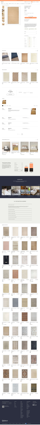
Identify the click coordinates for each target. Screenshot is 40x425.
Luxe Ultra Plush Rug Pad (14, 63)
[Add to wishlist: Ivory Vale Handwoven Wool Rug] (9, 312)
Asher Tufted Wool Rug (32, 265)
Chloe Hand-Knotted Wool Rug (23, 379)
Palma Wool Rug (3, 393)
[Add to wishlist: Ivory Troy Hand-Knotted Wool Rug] (9, 298)
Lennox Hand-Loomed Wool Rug (13, 280)
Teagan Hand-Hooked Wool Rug (13, 393)
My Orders (27, 404)
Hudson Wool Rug (4, 251)
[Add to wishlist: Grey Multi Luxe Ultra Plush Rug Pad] (18, 53)
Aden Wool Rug (31, 393)
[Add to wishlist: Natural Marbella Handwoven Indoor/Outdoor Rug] (27, 241)
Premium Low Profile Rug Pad (4, 63)
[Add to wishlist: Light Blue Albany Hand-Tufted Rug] (27, 383)
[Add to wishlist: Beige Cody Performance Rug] (18, 355)
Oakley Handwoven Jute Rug (32, 63)
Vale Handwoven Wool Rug (4, 322)
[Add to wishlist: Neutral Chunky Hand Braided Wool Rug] (18, 227)
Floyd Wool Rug (13, 322)
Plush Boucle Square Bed (23, 152)
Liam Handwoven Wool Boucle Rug (32, 294)
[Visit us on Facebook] (33, 405)
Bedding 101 (21, 412)
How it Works (22, 404)
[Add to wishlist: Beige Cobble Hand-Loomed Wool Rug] (27, 227)
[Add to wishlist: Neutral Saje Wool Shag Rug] (9, 227)
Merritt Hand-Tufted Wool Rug (23, 308)
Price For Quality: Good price (25, 108)
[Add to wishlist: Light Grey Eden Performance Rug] (27, 355)
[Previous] (35, 50)
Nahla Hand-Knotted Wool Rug (13, 351)
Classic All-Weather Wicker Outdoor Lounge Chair (5, 152)
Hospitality (27, 415)
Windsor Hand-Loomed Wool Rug (32, 237)
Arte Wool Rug (22, 322)
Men (14, 402)
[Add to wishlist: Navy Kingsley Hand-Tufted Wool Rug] (9, 255)
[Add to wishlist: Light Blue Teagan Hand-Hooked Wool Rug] (18, 383)
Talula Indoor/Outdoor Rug (32, 365)
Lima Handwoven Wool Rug (13, 379)
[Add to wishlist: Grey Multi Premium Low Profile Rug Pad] (9, 53)
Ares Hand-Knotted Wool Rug (23, 294)
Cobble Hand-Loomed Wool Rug (23, 237)
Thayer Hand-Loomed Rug (4, 82)
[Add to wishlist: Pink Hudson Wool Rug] (9, 241)
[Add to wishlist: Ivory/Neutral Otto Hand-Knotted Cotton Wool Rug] (18, 241)
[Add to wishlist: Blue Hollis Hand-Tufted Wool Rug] (18, 298)
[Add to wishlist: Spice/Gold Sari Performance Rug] (9, 369)
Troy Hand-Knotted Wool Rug (4, 308)
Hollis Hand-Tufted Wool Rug (13, 308)
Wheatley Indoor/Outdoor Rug (32, 251)
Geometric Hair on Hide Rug (23, 336)
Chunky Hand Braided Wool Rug (13, 237)
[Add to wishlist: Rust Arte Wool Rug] (27, 312)
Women (15, 403)
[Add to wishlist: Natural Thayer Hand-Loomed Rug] (9, 72)
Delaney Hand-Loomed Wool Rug (4, 336)
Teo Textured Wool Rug (13, 265)
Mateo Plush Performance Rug (22, 265)
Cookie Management (29, 423)
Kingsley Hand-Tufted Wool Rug (4, 265)
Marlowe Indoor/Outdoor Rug (32, 322)
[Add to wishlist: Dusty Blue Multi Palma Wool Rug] (9, 383)
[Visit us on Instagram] (34, 405)
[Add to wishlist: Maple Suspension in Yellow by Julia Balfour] (18, 142)
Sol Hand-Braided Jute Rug (23, 63)
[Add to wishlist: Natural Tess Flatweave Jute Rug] (18, 72)
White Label (28, 414)
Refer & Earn (22, 403)
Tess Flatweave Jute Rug (13, 82)
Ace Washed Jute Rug (23, 82)
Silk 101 (21, 411)
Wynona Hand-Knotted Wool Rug (13, 336)
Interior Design (28, 413)
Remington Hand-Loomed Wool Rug (22, 280)
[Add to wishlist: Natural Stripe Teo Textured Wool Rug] (18, 255)
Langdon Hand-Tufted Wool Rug (4, 294)
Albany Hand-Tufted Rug (23, 393)
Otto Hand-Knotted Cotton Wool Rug (13, 251)
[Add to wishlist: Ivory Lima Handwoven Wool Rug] (18, 369)
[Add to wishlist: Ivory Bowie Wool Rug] (9, 355)
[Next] (22, 134)
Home (14, 404)
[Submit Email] (9, 403)
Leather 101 (21, 410)
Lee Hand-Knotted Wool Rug (32, 82)
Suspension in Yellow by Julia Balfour (13, 152)
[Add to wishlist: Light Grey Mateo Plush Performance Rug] (27, 255)
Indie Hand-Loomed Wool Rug (23, 351)
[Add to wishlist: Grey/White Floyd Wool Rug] (18, 312)
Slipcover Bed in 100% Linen (32, 152)
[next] (37, 50)
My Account (28, 402)
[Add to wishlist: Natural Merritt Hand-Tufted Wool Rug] (27, 298)
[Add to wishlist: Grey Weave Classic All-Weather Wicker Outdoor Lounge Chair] (9, 142)
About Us (21, 402)
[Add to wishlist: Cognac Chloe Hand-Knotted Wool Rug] (27, 369)
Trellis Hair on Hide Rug (32, 336)
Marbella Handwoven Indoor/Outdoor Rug (23, 251)
